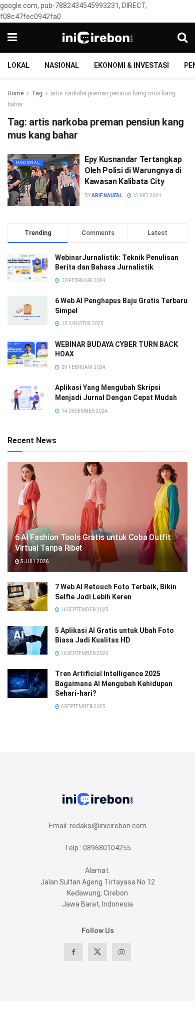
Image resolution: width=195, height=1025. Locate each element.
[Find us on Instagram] (121, 952)
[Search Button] (183, 38)
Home (16, 93)
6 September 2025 (83, 706)
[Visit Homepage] (97, 38)
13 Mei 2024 (147, 195)
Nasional (61, 65)
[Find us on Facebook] (73, 952)
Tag (37, 93)
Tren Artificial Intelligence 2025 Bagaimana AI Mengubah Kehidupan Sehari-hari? (113, 683)
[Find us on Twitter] (97, 952)
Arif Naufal (107, 195)
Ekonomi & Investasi (131, 65)
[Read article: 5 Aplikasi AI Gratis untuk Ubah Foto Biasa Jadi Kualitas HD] (28, 640)
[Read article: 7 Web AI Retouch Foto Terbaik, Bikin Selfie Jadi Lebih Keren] (28, 596)
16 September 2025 (84, 609)
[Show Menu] (12, 38)
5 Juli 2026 (34, 561)
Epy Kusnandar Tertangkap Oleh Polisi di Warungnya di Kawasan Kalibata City (133, 171)
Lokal (19, 65)
